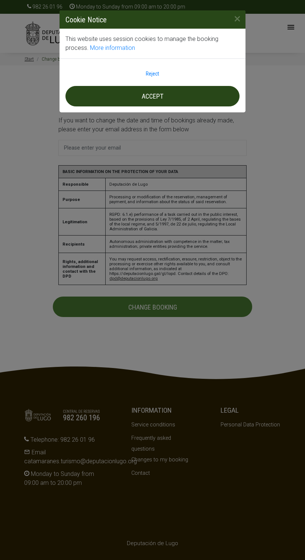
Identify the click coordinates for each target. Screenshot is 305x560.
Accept (152, 96)
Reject (152, 74)
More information (112, 47)
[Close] (234, 18)
